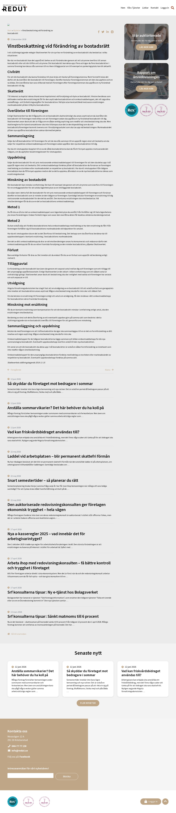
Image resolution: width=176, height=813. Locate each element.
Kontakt (154, 7)
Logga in (165, 7)
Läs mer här (146, 47)
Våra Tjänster (133, 7)
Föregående (15, 369)
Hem (123, 7)
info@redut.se (19, 750)
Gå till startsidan (18, 634)
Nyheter (17, 30)
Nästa (108, 369)
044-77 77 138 (18, 746)
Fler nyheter (88, 703)
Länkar (145, 7)
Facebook (25, 756)
